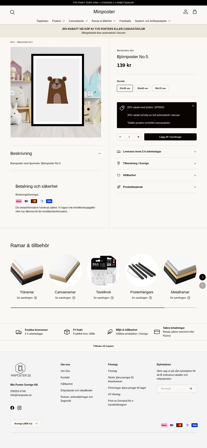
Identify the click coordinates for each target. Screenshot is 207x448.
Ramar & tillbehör (102, 21)
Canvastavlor (76, 21)
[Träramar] (27, 270)
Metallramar (180, 292)
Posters (56, 21)
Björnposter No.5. (25, 42)
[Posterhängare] (141, 270)
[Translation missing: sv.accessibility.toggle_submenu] (63, 21)
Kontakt (65, 377)
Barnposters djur (125, 50)
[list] (56, 92)
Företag (112, 371)
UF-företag (114, 394)
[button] (194, 11)
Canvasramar (65, 292)
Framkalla (125, 21)
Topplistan (42, 21)
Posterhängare (141, 292)
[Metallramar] (180, 270)
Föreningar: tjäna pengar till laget (127, 387)
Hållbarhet (67, 384)
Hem (12, 42)
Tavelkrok (103, 292)
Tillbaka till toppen (103, 346)
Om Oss (65, 371)
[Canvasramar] (65, 270)
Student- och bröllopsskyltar (151, 21)
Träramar (27, 292)
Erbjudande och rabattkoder (77, 390)
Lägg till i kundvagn (170, 137)
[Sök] (12, 11)
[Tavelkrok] (103, 270)
